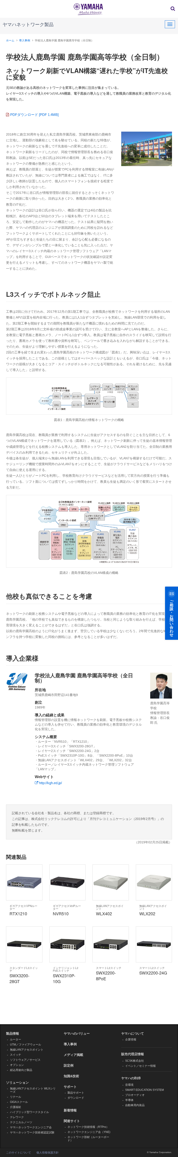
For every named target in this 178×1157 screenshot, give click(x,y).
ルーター (15, 1039)
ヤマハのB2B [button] (131, 1078)
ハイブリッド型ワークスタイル (29, 1112)
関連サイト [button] (72, 1120)
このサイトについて (18, 1152)
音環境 (129, 1084)
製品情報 (12, 1033)
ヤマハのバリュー (77, 1033)
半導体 (129, 1100)
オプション (17, 1065)
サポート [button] (70, 1086)
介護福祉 (15, 1107)
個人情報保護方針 (47, 1152)
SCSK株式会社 (134, 1060)
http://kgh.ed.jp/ (50, 783)
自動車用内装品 (135, 1105)
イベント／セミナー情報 (140, 1065)
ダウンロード (75, 1097)
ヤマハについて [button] (132, 1033)
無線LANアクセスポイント (26, 1049)
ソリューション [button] (17, 1082)
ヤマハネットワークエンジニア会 (31, 1127)
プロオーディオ (135, 1095)
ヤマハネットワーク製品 (28, 24)
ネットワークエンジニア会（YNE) (88, 1132)
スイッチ (15, 1054)
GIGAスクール (19, 1102)
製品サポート (75, 1092)
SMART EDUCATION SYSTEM (144, 1090)
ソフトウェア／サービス (25, 1059)
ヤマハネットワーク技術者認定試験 (32, 1132)
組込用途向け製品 (21, 1070)
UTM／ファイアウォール (25, 1044)
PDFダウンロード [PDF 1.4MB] (34, 115)
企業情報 (130, 1039)
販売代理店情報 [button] (132, 1054)
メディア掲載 (73, 1054)
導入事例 (24, 40)
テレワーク (17, 1117)
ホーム (10, 40)
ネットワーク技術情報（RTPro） (88, 1127)
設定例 (68, 1065)
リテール (15, 1096)
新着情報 (70, 1110)
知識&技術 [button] (71, 1075)
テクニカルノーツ (21, 1122)
